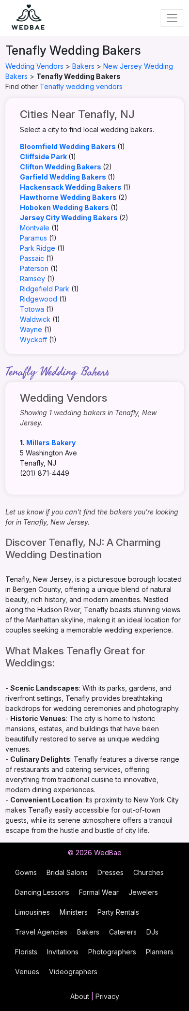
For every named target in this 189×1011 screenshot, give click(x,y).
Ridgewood (38, 299)
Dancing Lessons (42, 892)
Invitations (63, 952)
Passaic (32, 258)
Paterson (34, 268)
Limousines (32, 912)
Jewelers (143, 892)
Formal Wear (99, 892)
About (79, 996)
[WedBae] (23, 17)
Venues (27, 971)
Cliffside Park (43, 156)
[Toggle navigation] (172, 17)
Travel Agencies (41, 932)
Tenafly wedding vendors (81, 86)
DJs (152, 932)
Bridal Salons (67, 872)
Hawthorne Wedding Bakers (68, 197)
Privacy (107, 996)
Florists (26, 952)
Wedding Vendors (34, 66)
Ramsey (32, 278)
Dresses (110, 872)
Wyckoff (33, 339)
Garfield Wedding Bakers (63, 177)
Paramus (33, 238)
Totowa (32, 309)
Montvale (34, 228)
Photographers (112, 952)
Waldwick (35, 319)
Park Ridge (37, 248)
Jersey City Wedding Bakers (69, 217)
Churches (148, 872)
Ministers (74, 912)
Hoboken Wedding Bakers (64, 207)
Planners (159, 952)
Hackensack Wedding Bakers (71, 187)
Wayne (31, 329)
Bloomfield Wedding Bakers (68, 146)
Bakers (83, 66)
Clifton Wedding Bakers (60, 167)
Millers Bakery (51, 442)
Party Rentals (118, 912)
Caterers (123, 932)
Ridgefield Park (44, 289)
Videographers (73, 971)
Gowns (26, 872)
